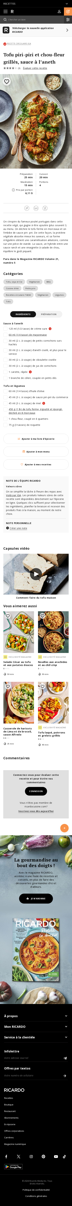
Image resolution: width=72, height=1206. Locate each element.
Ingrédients (23, 314)
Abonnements (11, 1117)
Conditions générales (36, 1196)
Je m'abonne (38, 898)
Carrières (9, 1137)
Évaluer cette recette (35, 68)
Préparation (49, 314)
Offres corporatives (14, 1130)
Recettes (8, 1098)
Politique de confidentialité (36, 1189)
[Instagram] (31, 1157)
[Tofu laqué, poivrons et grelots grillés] (53, 702)
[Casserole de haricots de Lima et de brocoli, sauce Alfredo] (18, 702)
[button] (68, 11)
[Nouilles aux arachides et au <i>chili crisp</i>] (53, 632)
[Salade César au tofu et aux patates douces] (18, 632)
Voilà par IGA (13, 495)
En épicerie (9, 1124)
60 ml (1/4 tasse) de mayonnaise (28, 334)
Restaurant (10, 1111)
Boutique (8, 1104)
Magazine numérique (15, 1144)
